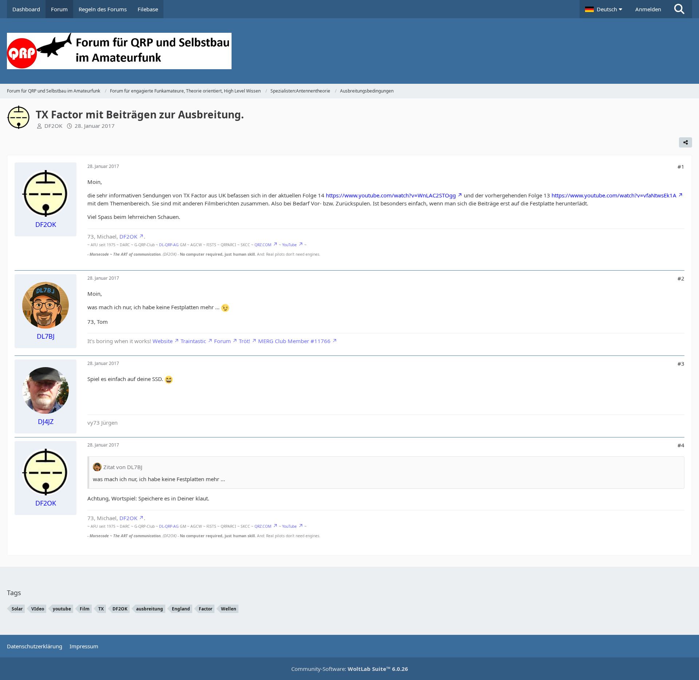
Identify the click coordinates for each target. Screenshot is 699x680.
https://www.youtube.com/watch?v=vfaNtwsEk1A (614, 195)
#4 (681, 445)
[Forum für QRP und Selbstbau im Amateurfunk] (349, 51)
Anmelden (648, 9)
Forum (222, 341)
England (181, 609)
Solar (17, 609)
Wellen (228, 609)
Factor (205, 609)
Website (163, 341)
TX (101, 609)
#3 (681, 363)
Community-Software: (349, 668)
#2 (681, 278)
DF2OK (53, 125)
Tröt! (244, 341)
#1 (681, 166)
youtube (62, 609)
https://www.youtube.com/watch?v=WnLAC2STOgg (391, 195)
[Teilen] (685, 142)
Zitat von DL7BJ (122, 467)
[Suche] (679, 9)
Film (85, 609)
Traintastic (193, 341)
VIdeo (37, 609)
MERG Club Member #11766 (294, 341)
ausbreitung (149, 609)
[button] (605, 9)
